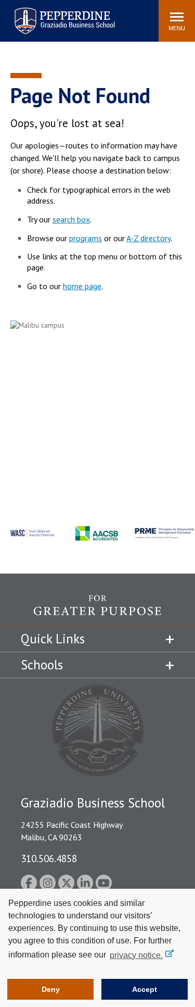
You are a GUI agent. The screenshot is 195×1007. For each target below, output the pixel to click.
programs (85, 238)
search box (71, 219)
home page (82, 286)
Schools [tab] (42, 664)
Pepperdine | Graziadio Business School (51, 14)
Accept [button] (144, 989)
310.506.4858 (49, 858)
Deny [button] (51, 989)
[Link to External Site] (97, 610)
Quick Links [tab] (53, 638)
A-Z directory (148, 238)
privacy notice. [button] (136, 955)
